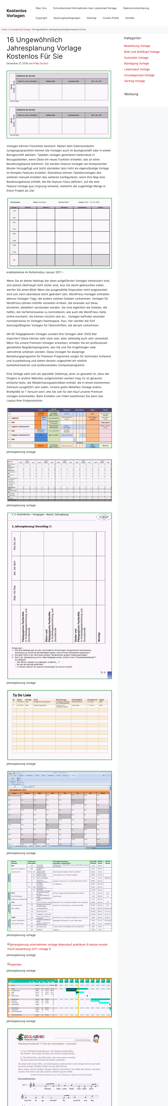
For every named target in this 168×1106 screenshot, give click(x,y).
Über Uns (41, 8)
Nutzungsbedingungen (67, 18)
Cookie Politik (111, 18)
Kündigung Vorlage (136, 63)
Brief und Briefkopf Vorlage (142, 51)
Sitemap (91, 18)
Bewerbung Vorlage (137, 46)
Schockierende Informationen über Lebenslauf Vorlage (85, 8)
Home (4, 29)
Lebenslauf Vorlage (137, 69)
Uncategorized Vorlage (19, 29)
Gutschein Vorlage (136, 57)
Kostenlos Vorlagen (17, 13)
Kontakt (130, 18)
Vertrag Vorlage (134, 81)
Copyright (41, 18)
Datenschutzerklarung (136, 8)
